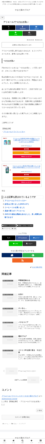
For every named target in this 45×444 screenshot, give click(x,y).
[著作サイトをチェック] (12, 255)
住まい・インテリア (9, 225)
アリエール (7, 228)
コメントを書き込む (22, 417)
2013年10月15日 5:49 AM (9, 399)
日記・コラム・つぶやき (26, 225)
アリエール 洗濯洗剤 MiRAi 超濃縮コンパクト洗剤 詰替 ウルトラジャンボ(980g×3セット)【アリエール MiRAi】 (26, 140)
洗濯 (15, 228)
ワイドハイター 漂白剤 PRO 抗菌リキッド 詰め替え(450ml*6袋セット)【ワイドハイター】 (26, 166)
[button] (29, 33)
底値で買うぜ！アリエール (15, 211)
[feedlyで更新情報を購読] (33, 255)
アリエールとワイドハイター (14, 132)
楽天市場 (26, 149)
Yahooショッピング (26, 156)
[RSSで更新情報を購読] (22, 260)
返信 (40, 410)
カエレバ (29, 145)
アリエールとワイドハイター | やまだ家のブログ (20, 396)
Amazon (26, 152)
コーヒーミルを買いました (15, 207)
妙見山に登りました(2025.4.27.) (17, 204)
